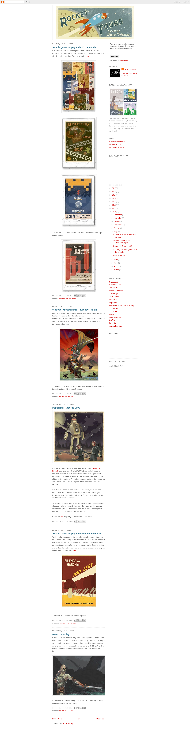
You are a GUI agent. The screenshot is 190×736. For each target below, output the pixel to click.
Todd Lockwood (115, 308)
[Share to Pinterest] (85, 295)
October (117, 221)
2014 (114, 198)
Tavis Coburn (114, 297)
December (118, 215)
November (118, 218)
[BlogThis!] (77, 295)
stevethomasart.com (117, 141)
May (116, 263)
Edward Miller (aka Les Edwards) (121, 306)
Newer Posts (57, 719)
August (117, 228)
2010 (114, 212)
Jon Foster (113, 311)
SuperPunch (113, 303)
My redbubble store (116, 147)
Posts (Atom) (68, 723)
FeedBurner (123, 60)
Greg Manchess (115, 285)
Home (79, 719)
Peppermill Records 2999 (66, 407)
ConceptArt (113, 282)
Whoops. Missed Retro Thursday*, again (74, 309)
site (61, 517)
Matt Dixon (113, 300)
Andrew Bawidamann (117, 326)
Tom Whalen (114, 288)
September (118, 225)
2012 (114, 205)
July (116, 232)
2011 (114, 208)
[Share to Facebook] (82, 295)
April (116, 266)
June (116, 260)
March (116, 270)
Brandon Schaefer (116, 291)
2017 (114, 188)
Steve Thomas (130, 69)
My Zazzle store (115, 144)
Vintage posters (115, 317)
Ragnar (112, 314)
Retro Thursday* (61, 634)
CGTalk (112, 320)
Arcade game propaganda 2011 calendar (74, 47)
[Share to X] (80, 295)
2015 (114, 195)
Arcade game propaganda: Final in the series (77, 533)
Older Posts (100, 719)
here (87, 56)
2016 (114, 192)
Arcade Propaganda (67, 298)
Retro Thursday (66, 396)
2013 (114, 202)
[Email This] (75, 295)
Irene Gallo (113, 323)
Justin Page (113, 294)
